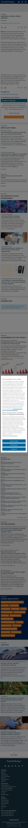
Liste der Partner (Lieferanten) (9, 436)
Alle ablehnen (14, 445)
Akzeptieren (14, 449)
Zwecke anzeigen (14, 441)
